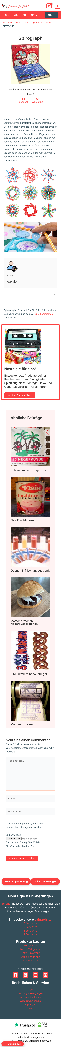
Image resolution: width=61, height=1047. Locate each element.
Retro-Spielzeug (30, 952)
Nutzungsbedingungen (30, 993)
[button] (51, 15)
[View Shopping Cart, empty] (49, 5)
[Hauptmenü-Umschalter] (57, 6)
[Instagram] (25, 975)
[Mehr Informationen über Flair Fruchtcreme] (30, 496)
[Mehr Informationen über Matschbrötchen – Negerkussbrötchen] (30, 597)
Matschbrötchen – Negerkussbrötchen (24, 622)
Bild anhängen (13, 834)
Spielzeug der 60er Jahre (37, 22)
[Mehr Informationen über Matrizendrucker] (30, 700)
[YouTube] (35, 975)
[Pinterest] (45, 975)
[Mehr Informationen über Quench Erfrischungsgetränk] (30, 547)
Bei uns (5, 903)
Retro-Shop (31, 945)
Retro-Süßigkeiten (30, 949)
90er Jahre (30, 934)
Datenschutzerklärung (30, 997)
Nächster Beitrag (45, 881)
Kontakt (30, 1008)
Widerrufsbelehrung (30, 1000)
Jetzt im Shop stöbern (20, 395)
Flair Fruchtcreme (23, 520)
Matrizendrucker (22, 724)
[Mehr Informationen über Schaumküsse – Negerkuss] (30, 446)
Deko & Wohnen (30, 956)
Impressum (30, 1004)
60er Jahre (30, 923)
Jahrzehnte (43, 919)
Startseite (8, 22)
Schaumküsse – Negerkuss (29, 470)
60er (18, 22)
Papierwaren (30, 960)
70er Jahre (30, 926)
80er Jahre (30, 930)
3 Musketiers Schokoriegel (29, 674)
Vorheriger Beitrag (16, 881)
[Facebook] (15, 975)
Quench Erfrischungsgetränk (30, 570)
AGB (30, 989)
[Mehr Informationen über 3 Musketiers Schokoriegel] (30, 650)
